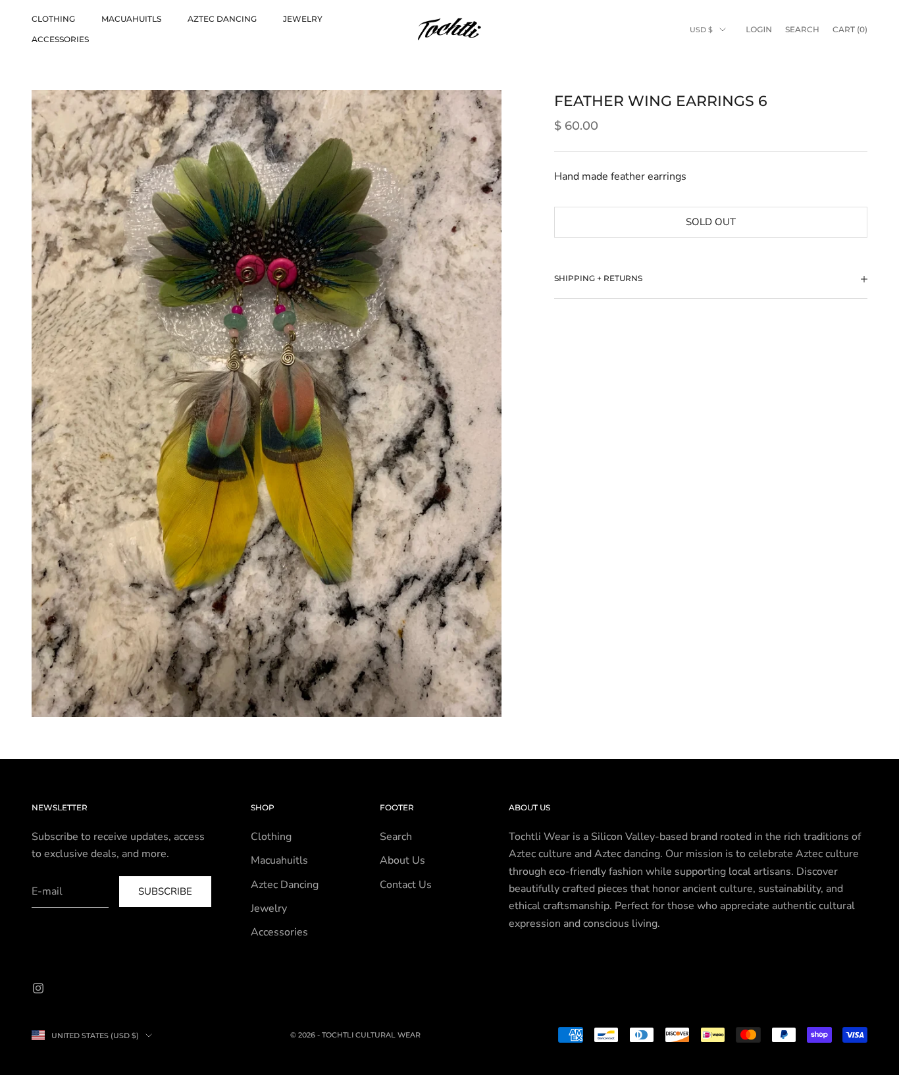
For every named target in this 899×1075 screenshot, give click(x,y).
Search (396, 836)
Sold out (711, 221)
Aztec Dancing (222, 19)
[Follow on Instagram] (38, 988)
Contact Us (406, 885)
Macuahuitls (131, 19)
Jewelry (302, 19)
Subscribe (165, 891)
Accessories (60, 39)
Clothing (53, 19)
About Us (402, 860)
